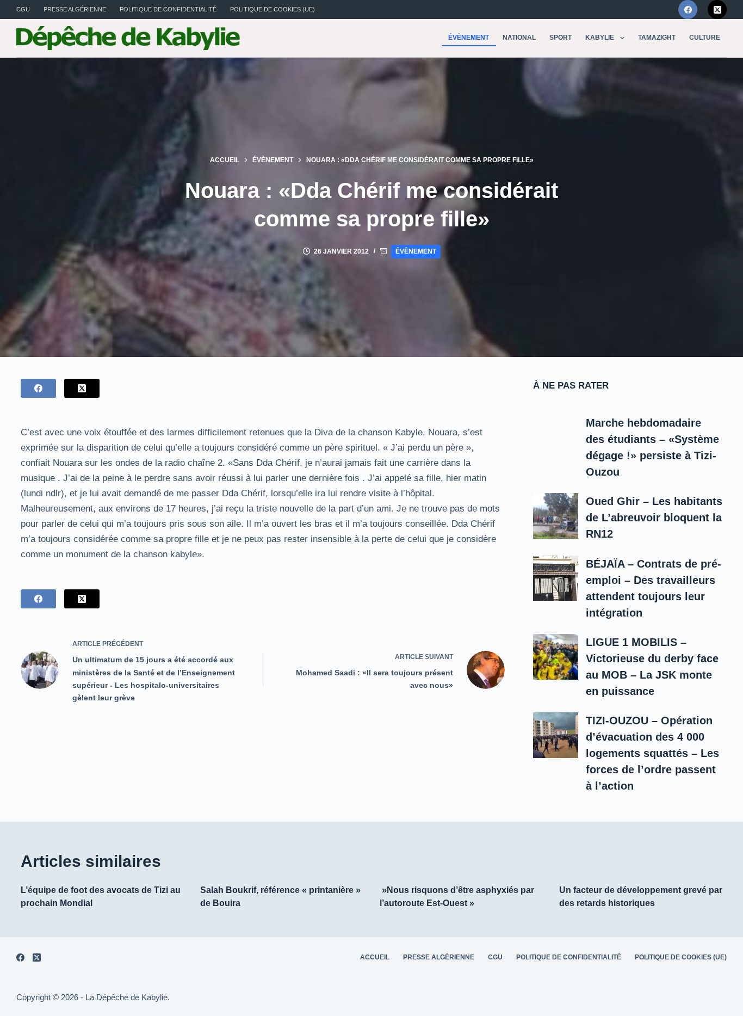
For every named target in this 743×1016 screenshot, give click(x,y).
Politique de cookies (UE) (272, 9)
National (519, 37)
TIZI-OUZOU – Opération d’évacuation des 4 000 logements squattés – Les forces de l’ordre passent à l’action (652, 753)
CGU (23, 9)
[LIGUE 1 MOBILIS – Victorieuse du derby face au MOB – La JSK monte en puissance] (556, 657)
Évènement (468, 37)
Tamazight (657, 37)
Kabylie (599, 37)
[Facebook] (687, 9)
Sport (560, 37)
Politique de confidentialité (168, 9)
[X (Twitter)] (717, 9)
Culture (704, 37)
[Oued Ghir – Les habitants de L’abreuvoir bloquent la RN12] (556, 516)
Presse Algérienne (75, 9)
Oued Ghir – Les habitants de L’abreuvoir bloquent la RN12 (654, 517)
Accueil (374, 957)
